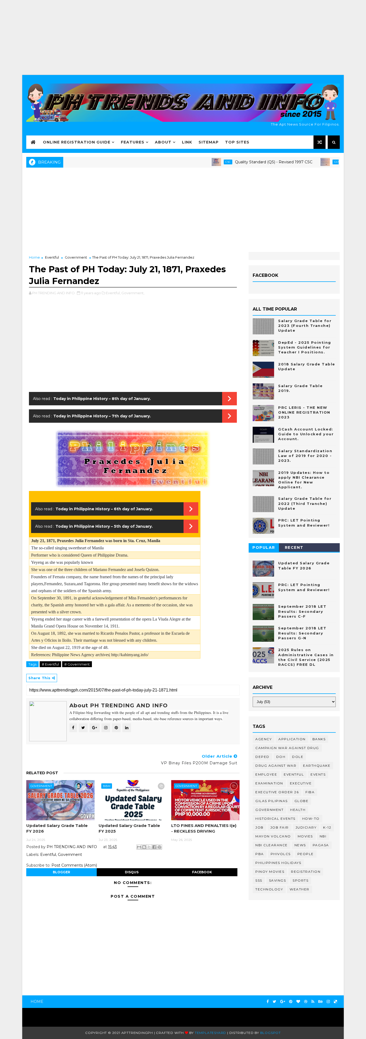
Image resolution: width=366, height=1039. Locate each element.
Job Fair (279, 827)
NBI (323, 836)
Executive (301, 783)
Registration (305, 872)
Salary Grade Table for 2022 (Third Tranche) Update (304, 503)
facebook (202, 872)
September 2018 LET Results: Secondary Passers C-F (302, 611)
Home (34, 257)
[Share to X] (149, 847)
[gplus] (282, 1002)
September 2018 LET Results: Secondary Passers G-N (302, 633)
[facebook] (267, 1002)
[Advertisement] (183, 37)
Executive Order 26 (277, 792)
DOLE (297, 757)
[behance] (320, 1002)
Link (187, 142)
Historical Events (275, 819)
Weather (299, 889)
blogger (61, 872)
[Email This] (139, 847)
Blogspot (270, 1033)
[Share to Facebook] (154, 847)
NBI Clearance (271, 845)
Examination (269, 783)
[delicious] (335, 1002)
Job (259, 827)
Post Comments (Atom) (74, 865)
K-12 (327, 827)
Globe (301, 801)
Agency (263, 739)
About (163, 142)
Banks (319, 739)
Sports (300, 880)
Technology (269, 889)
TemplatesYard (210, 1033)
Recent (294, 547)
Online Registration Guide (76, 142)
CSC (210, 162)
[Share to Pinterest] (159, 847)
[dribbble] (306, 1002)
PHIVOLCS (281, 854)
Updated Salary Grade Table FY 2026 (57, 828)
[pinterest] (291, 1002)
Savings (277, 880)
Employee (266, 774)
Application (292, 739)
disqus (132, 872)
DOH (281, 757)
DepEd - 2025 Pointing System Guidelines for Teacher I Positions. (304, 347)
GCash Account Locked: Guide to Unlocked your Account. (306, 434)
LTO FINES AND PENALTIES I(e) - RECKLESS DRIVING (203, 828)
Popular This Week (264, 548)
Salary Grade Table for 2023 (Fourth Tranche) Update (304, 326)
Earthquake (316, 766)
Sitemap (209, 142)
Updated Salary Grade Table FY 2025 (129, 828)
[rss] (313, 1002)
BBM (106, 786)
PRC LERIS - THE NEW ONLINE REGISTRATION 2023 (304, 412)
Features (132, 142)
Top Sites (237, 142)
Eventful (52, 257)
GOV (319, 162)
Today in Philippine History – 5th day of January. (104, 526)
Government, (132, 293)
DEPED (262, 757)
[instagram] (328, 1002)
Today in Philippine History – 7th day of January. (102, 416)
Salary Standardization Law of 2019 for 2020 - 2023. (305, 456)
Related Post (42, 772)
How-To (311, 819)
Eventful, (113, 293)
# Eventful (50, 664)
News (300, 845)
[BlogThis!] (144, 847)
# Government (77, 664)
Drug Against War (275, 766)
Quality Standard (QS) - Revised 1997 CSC (255, 162)
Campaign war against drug (287, 748)
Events (318, 774)
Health (297, 810)
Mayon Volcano (273, 836)
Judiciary (306, 827)
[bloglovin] (298, 1002)
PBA (259, 854)
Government (76, 257)
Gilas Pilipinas (271, 801)
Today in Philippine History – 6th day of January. (104, 509)
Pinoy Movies (269, 872)
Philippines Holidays (278, 863)
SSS (258, 880)
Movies (305, 836)
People (305, 854)
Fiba (310, 792)
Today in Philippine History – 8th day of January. (102, 398)
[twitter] (274, 1002)
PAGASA (321, 845)
